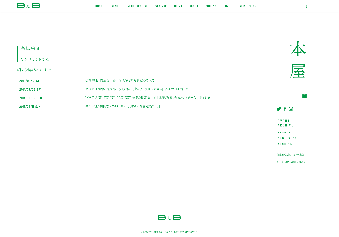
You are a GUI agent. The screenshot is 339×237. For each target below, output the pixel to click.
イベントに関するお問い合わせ (291, 162)
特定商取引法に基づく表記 (290, 154)
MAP (228, 5)
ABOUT (194, 5)
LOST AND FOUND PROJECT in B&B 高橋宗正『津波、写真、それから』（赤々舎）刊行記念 (148, 97)
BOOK (99, 5)
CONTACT (212, 5)
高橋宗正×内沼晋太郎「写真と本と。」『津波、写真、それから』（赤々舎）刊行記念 (136, 89)
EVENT (114, 5)
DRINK (178, 5)
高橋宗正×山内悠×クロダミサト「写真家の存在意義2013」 (122, 106)
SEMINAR (161, 5)
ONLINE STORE (248, 5)
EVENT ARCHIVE (137, 5)
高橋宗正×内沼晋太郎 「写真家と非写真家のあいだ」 (120, 80)
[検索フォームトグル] (305, 6)
